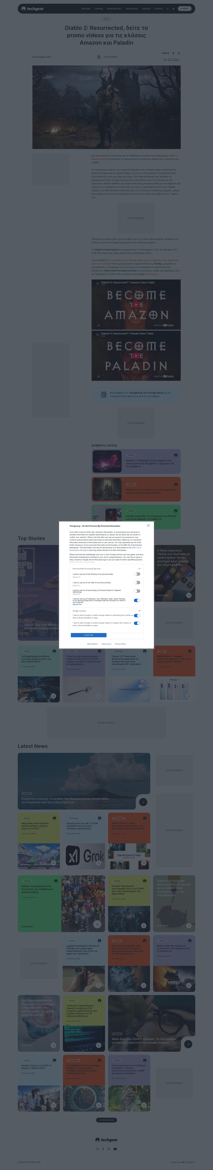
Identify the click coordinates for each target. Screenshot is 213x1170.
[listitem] (106, 568)
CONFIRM (88, 635)
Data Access (106, 644)
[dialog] (106, 585)
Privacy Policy (120, 644)
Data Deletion (92, 644)
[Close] (149, 526)
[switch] (137, 574)
